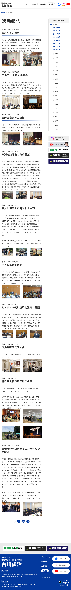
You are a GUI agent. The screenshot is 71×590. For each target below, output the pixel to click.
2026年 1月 (57, 49)
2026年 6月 (57, 34)
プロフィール (25, 4)
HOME (3, 12)
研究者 (51, 4)
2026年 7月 (57, 31)
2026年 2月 (57, 46)
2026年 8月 (57, 27)
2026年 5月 (57, 37)
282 (23, 521)
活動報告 (42, 4)
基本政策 (35, 4)
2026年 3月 (57, 43)
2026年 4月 (57, 40)
